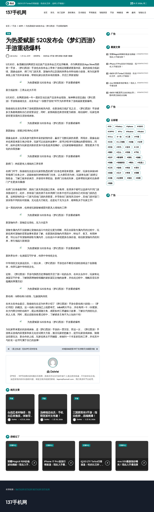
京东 (110, 142)
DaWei (54, 371)
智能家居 (103, 12)
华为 (119, 147)
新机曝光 (71, 12)
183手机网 (36, 489)
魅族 (110, 183)
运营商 (120, 178)
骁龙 (130, 178)
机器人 (141, 162)
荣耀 (137, 173)
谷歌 (110, 178)
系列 (137, 168)
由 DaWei (13, 56)
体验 (131, 142)
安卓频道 (82, 12)
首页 (45, 12)
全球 (140, 142)
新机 (130, 157)
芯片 (119, 173)
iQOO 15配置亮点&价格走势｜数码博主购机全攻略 (122, 93)
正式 (110, 168)
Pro (120, 131)
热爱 (65, 56)
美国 (110, 173)
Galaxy (119, 126)
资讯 (52, 12)
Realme (130, 131)
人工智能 (121, 142)
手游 (112, 12)
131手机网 (45, 489)
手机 (137, 152)
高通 (139, 178)
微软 (110, 152)
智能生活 (142, 12)
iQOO (140, 126)
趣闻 (133, 12)
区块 (110, 147)
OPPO (111, 131)
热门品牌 (61, 12)
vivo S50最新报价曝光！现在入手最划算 (122, 84)
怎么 (119, 152)
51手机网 (28, 489)
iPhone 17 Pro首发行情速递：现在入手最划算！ (123, 65)
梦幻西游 (59, 56)
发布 (128, 147)
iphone (130, 126)
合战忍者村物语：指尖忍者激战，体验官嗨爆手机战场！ (19, 416)
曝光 (131, 162)
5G (110, 126)
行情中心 (13, 445)
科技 (128, 168)
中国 (137, 137)
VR (127, 12)
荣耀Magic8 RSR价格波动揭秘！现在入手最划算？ (123, 55)
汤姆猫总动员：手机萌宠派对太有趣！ (51, 414)
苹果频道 (92, 12)
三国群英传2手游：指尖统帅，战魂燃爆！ (85, 414)
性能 (128, 152)
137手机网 (16, 12)
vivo (111, 137)
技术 (110, 157)
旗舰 (139, 157)
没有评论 (36, 56)
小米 (137, 147)
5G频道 (120, 12)
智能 (110, 162)
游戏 (119, 168)
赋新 (70, 56)
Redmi (141, 131)
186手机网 (19, 489)
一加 (120, 137)
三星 (128, 137)
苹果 (128, 173)
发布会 (46, 56)
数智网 (120, 157)
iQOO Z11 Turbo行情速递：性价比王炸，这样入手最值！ (123, 74)
